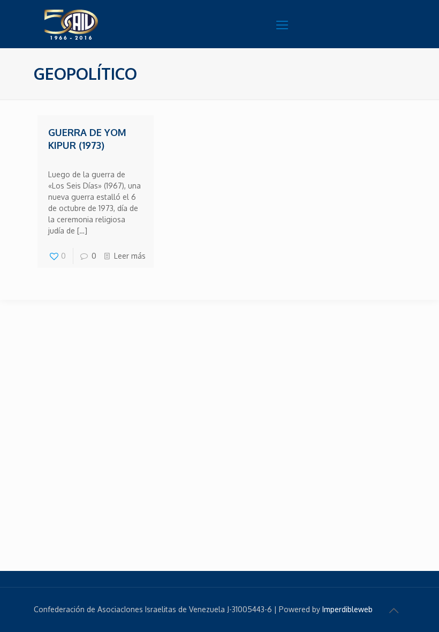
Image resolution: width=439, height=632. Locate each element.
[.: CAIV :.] (98, 24)
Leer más (130, 255)
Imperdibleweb (347, 609)
